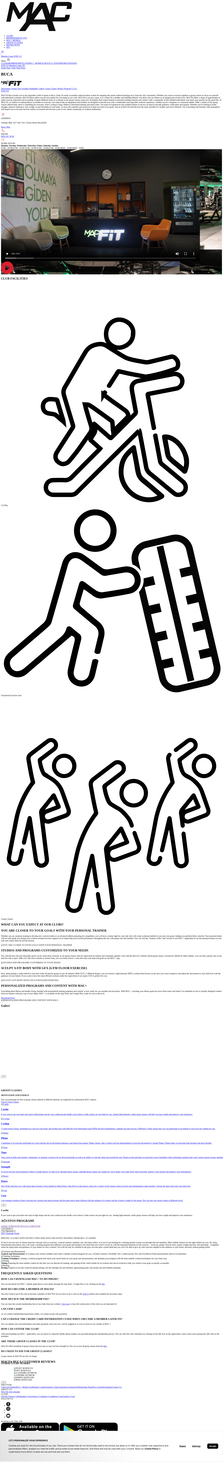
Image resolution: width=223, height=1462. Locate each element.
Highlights (33, 89)
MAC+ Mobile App (24, 1387)
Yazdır (16, 1233)
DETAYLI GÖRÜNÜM (30, 1226)
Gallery (41, 89)
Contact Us (117, 1387)
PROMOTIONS (13, 45)
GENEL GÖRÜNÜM (10, 1226)
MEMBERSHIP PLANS (16, 38)
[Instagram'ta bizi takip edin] (114, 1409)
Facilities (25, 89)
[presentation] (2, 1076)
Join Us (86, 1294)
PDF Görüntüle (7, 1233)
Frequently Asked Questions (55, 1387)
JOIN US (18, 56)
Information (6, 89)
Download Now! (8, 998)
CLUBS (9, 36)
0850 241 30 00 (7, 136)
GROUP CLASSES (14, 43)
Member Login (7, 56)
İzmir (18, 68)
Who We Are (6, 1392)
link (103, 1284)
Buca (23, 68)
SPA (8, 47)
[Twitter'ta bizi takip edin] (114, 1412)
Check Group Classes (10, 1102)
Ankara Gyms (37, 1396)
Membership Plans (84, 1387)
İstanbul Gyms (26, 1396)
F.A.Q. (74, 89)
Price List (96, 1387)
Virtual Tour (16, 89)
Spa (101, 1387)
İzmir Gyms (48, 1396)
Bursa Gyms (58, 1396)
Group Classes (51, 89)
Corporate (16, 1392)
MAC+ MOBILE (13, 40)
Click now (65, 1304)
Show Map (5, 127)
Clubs (13, 68)
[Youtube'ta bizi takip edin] (114, 1416)
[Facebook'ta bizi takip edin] (114, 1404)
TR (2, 52)
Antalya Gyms (69, 1396)
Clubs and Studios (8, 1387)
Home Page (6, 68)
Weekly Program (64, 89)
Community (72, 1387)
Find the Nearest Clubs (10, 1396)
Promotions (107, 1387)
